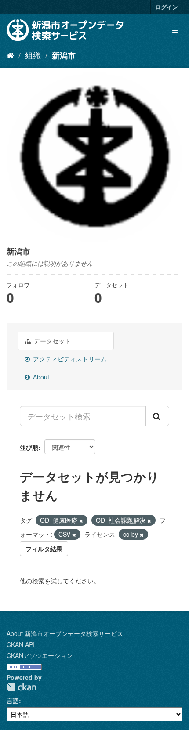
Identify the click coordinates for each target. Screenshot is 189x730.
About (40, 376)
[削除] (81, 520)
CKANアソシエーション (40, 655)
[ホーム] (10, 55)
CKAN (21, 687)
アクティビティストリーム (69, 358)
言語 (13, 700)
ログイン (166, 7)
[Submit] (157, 416)
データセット (51, 340)
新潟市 (64, 55)
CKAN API (21, 644)
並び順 (29, 447)
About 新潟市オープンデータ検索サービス (65, 633)
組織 (33, 55)
